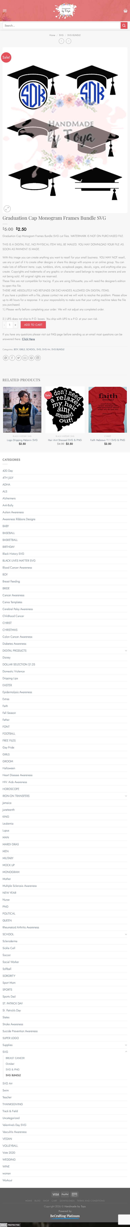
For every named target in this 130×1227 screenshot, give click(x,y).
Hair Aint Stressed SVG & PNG (65, 440)
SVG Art (46, 349)
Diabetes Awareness (14, 644)
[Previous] (2, 419)
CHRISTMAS (10, 630)
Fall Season (9, 713)
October (10, 1064)
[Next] (127, 419)
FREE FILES (9, 740)
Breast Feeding (11, 581)
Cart (54, 1200)
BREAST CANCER (15, 1058)
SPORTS (7, 990)
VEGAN (7, 1139)
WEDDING (9, 1159)
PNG (5, 907)
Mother (7, 879)
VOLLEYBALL (10, 1146)
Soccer (7, 955)
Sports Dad (9, 996)
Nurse (6, 900)
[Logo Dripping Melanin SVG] (22, 409)
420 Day (8, 471)
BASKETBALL (10, 540)
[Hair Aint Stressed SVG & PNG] (65, 409)
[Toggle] (126, 650)
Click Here (28, 339)
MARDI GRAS (11, 844)
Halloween (9, 768)
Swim (6, 1090)
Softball (7, 969)
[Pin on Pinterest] (31, 358)
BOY (16, 349)
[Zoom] (7, 208)
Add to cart (33, 325)
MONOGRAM (11, 872)
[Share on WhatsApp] (6, 358)
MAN (6, 837)
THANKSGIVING (13, 1104)
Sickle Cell (9, 948)
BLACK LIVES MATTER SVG (19, 561)
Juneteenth (9, 810)
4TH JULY (8, 478)
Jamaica (7, 803)
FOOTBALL (9, 734)
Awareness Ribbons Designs (19, 519)
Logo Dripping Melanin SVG (22, 440)
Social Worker (11, 962)
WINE (6, 1166)
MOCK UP (9, 865)
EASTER (7, 685)
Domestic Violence (14, 671)
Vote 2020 (9, 1153)
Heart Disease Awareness (17, 775)
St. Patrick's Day (12, 1010)
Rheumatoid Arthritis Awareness (21, 927)
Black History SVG (13, 554)
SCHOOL (30, 349)
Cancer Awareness (13, 595)
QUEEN (7, 920)
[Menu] (5, 10)
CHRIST (7, 623)
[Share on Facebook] (12, 358)
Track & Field (10, 1111)
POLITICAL (9, 913)
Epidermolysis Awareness (17, 692)
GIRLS (22, 349)
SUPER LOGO (11, 1038)
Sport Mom (9, 983)
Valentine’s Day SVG (14, 1125)
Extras (6, 699)
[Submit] (124, 25)
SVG (61, 35)
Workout (7, 1180)
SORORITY (9, 976)
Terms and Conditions (91, 1200)
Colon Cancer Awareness (17, 637)
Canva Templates (12, 602)
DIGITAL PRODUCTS (14, 651)
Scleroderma (10, 941)
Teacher (7, 1097)
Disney (6, 657)
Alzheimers (9, 498)
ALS (5, 491)
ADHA (6, 484)
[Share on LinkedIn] (38, 358)
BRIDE (6, 588)
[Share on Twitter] (19, 358)
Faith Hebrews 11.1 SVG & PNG (107, 440)
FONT (6, 727)
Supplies (8, 1045)
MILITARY (8, 858)
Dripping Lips (10, 678)
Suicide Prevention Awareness (20, 1031)
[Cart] (125, 10)
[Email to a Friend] (25, 358)
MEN (6, 851)
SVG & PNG (12, 1069)
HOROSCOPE (11, 789)
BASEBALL (9, 533)
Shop (46, 1200)
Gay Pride (8, 747)
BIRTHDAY (9, 547)
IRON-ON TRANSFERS (16, 796)
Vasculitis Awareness (15, 1132)
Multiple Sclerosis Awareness (20, 886)
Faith (5, 706)
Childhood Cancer (13, 616)
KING (6, 817)
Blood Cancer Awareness (17, 567)
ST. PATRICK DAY (13, 1003)
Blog (38, 1200)
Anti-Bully (8, 505)
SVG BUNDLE (74, 35)
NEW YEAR (9, 893)
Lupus (6, 830)
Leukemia (8, 823)
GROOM (8, 761)
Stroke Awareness (13, 1024)
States (6, 1017)
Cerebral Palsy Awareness (18, 609)
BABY (6, 526)
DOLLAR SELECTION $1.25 (19, 664)
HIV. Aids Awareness (15, 782)
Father (6, 720)
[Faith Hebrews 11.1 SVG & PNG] (107, 409)
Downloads (67, 1200)
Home (52, 35)
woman (7, 1173)
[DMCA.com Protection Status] (10, 1225)
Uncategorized (11, 1118)
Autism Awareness (13, 512)
